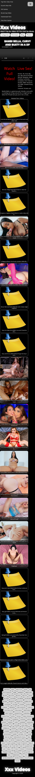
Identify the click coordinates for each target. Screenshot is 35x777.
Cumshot (30, 707)
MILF (29, 731)
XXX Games (4, 9)
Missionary (7, 734)
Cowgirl (4, 707)
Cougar (21, 704)
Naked (15, 734)
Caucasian (7, 704)
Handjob (22, 722)
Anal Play (19, 689)
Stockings (29, 749)
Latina (20, 728)
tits (22, 755)
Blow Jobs (28, 698)
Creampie (12, 707)
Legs (24, 728)
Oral (29, 737)
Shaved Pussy (28, 84)
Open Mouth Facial (20, 737)
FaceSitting (5, 716)
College (14, 704)
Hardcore (29, 82)
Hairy (16, 722)
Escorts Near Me (6, 5)
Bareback (21, 692)
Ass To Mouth (7, 692)
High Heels (24, 725)
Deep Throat (9, 713)
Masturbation (15, 731)
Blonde (20, 77)
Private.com (27, 88)
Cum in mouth (21, 707)
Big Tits (24, 695)
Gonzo (4, 722)
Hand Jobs (30, 722)
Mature (24, 731)
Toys (26, 755)
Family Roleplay (28, 716)
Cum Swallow (8, 710)
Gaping (29, 719)
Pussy (3, 743)
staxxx (22, 749)
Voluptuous (29, 758)
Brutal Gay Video (6, 13)
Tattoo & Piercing (27, 752)
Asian (25, 689)
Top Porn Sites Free (7, 2)
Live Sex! (24, 68)
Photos (29, 35)
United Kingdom (8, 758)
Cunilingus (18, 710)
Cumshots (26, 79)
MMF (21, 84)
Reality (31, 743)
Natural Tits (22, 734)
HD (19, 84)
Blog (22, 35)
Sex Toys (15, 746)
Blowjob (20, 698)
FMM (24, 82)
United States (19, 758)
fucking (22, 719)
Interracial (6, 728)
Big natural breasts (27, 75)
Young (17, 761)
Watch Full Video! (9, 73)
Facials (19, 716)
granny (10, 722)
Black (30, 695)
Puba (29, 740)
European (21, 81)
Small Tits (10, 749)
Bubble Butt (28, 701)
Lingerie (6, 731)
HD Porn (17, 725)
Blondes (13, 698)
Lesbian (30, 728)
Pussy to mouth (22, 743)
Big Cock (11, 695)
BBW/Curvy (28, 692)
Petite (12, 740)
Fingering (15, 719)
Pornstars (14, 35)
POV (25, 740)
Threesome (15, 755)
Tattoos (20, 86)
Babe (14, 692)
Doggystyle (18, 713)
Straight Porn (7, 752)
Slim (4, 749)
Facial (13, 716)
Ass (30, 689)
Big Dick (18, 695)
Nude (29, 734)
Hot (31, 725)
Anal (26, 74)
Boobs (5, 701)
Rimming (5, 746)
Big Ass (5, 695)
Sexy (21, 746)
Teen (8, 755)
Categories (5, 35)
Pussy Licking (11, 743)
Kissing (13, 728)
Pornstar (19, 740)
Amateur (7, 689)
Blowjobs (25, 77)
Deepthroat (27, 710)
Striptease (16, 752)
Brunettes (19, 701)
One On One (8, 737)
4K (23, 74)
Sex (10, 746)
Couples (28, 704)
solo (16, 749)
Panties (6, 740)
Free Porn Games (6, 20)
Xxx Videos (13, 27)
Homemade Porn (6, 17)
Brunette (12, 701)
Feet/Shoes (7, 719)
